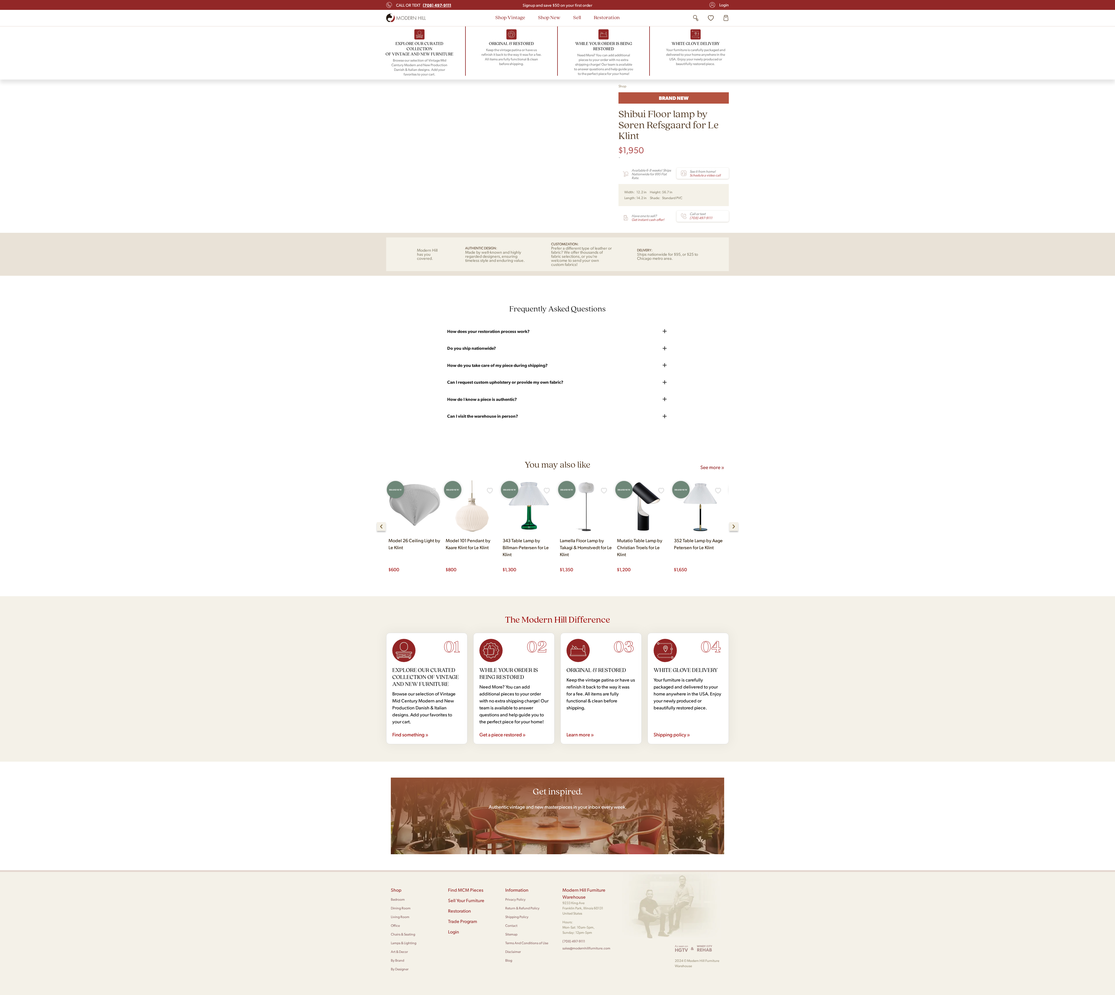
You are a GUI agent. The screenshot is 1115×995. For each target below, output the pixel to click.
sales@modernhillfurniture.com (586, 948)
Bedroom (398, 899)
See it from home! (705, 173)
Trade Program (462, 921)
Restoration (607, 17)
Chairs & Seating (403, 934)
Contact (511, 925)
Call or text (423, 5)
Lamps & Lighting (403, 943)
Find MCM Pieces (465, 890)
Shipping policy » (672, 734)
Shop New (549, 17)
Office (395, 925)
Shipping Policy (516, 917)
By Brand (397, 960)
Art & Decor (399, 951)
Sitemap (511, 934)
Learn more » (580, 734)
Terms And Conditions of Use (526, 943)
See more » (712, 467)
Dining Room (401, 908)
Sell (577, 17)
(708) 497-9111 (573, 941)
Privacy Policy (515, 899)
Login (724, 4)
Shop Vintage (510, 17)
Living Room (400, 917)
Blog (508, 960)
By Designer (400, 969)
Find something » (410, 734)
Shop (622, 86)
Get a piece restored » (502, 734)
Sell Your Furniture (466, 900)
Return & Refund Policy (522, 908)
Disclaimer (513, 951)
